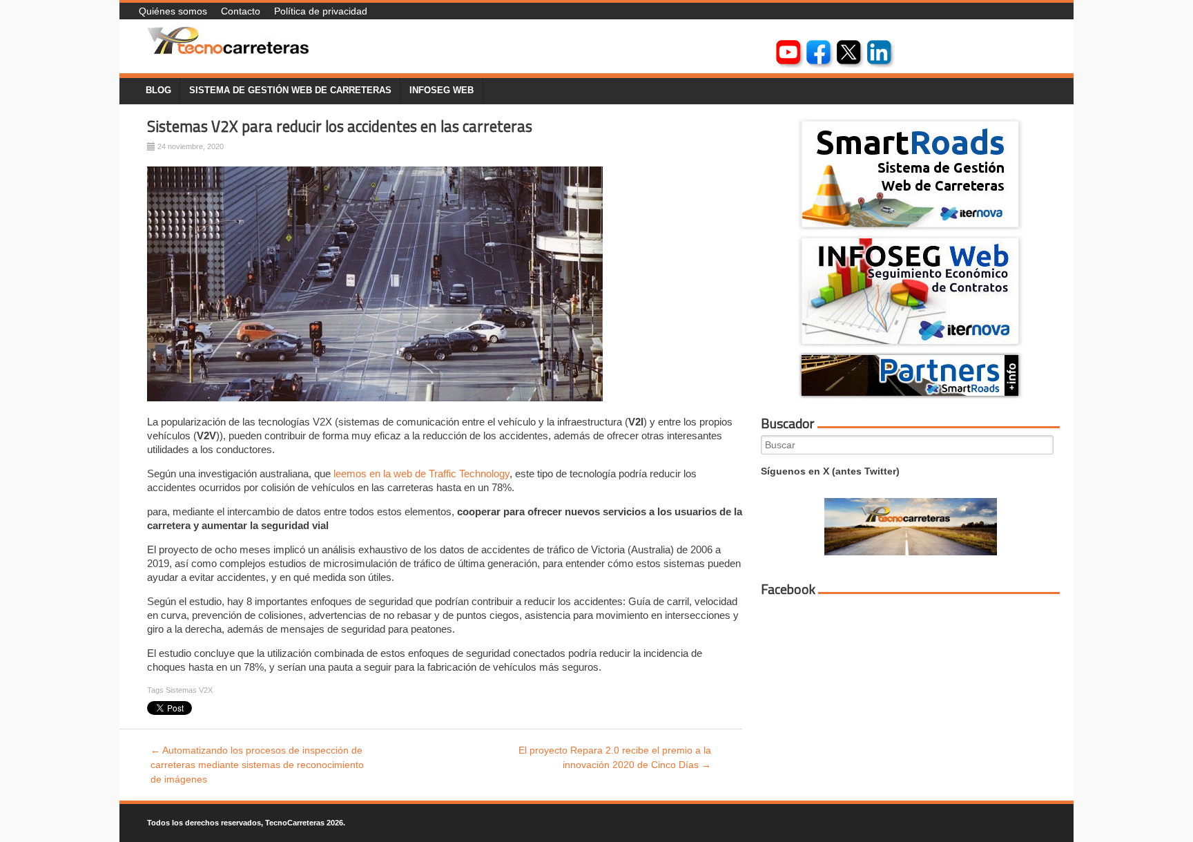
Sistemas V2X (189, 690)
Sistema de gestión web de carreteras (290, 90)
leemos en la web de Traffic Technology (421, 473)
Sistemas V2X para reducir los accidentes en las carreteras (339, 126)
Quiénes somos (173, 11)
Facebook (788, 589)
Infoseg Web (441, 90)
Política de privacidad (320, 11)
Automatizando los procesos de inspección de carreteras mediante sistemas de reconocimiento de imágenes (257, 765)
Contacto (240, 11)
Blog (158, 90)
